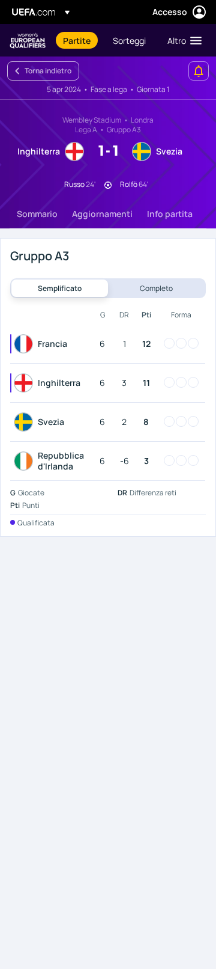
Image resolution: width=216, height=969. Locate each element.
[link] (76, 40)
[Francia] (26, 343)
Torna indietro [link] (48, 71)
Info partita (170, 213)
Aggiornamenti (102, 213)
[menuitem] (77, 40)
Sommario (37, 213)
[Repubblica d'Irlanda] (26, 461)
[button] (182, 40)
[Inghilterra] (26, 383)
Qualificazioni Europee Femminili (28, 40)
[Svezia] (26, 422)
